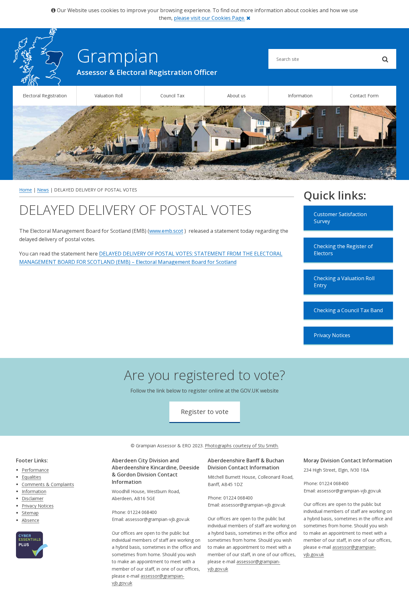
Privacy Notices (332, 335)
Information (300, 96)
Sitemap (30, 513)
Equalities (31, 477)
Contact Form (364, 96)
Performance (35, 470)
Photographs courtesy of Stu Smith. (242, 446)
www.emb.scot (166, 230)
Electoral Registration (45, 96)
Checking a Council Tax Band (348, 310)
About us (236, 96)
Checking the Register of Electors (343, 250)
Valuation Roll (109, 96)
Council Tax (172, 96)
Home (25, 190)
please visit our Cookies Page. (209, 17)
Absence (30, 520)
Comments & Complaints (48, 484)
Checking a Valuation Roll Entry (344, 282)
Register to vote (204, 411)
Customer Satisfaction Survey (340, 218)
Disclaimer (32, 498)
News (43, 190)
